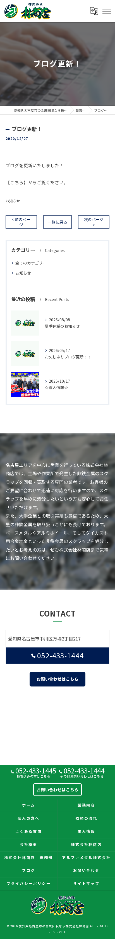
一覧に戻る (57, 222)
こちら (16, 182)
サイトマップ (86, 883)
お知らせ (13, 200)
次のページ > (94, 222)
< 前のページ (21, 222)
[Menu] (106, 11)
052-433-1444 (60, 655)
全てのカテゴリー (31, 263)
